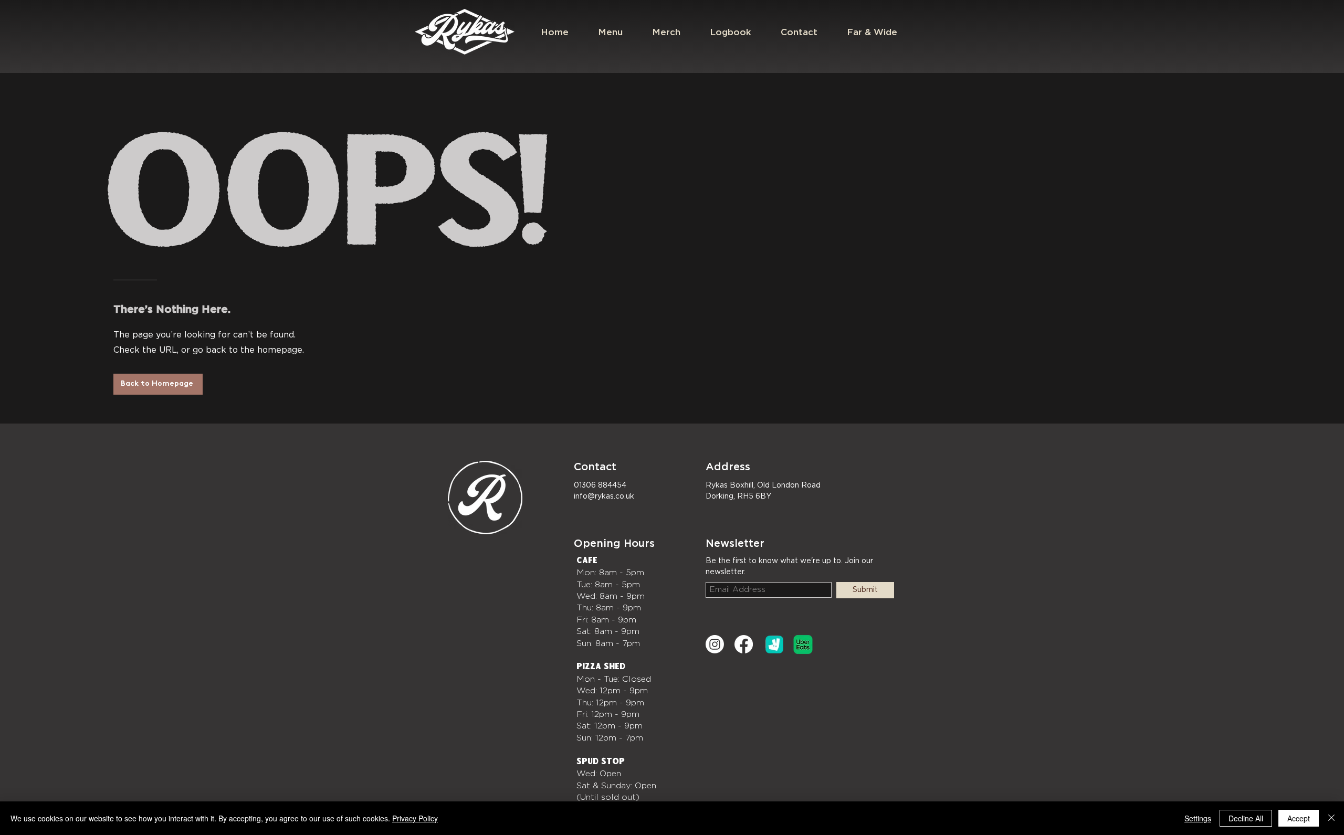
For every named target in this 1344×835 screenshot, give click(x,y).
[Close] (1331, 818)
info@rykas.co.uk (604, 496)
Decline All (1245, 818)
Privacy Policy (415, 818)
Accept (1298, 818)
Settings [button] (1197, 818)
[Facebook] (743, 644)
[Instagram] (715, 644)
